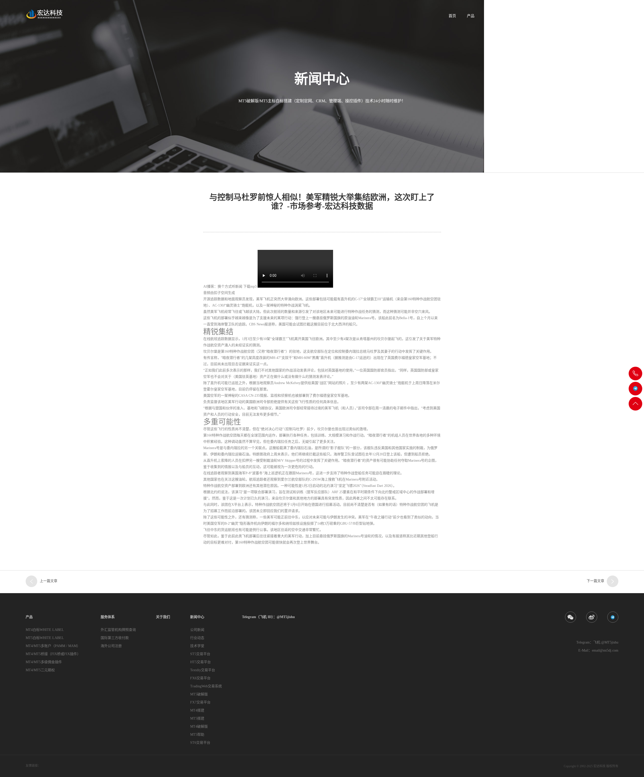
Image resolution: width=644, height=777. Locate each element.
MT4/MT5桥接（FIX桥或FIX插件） (53, 654)
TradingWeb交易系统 (206, 686)
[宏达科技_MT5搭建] (44, 14)
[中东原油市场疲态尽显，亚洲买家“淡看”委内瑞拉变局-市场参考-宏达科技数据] (31, 581)
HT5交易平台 (200, 662)
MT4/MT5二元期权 (40, 670)
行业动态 (197, 638)
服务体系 (492, 16)
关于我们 (518, 16)
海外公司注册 (111, 646)
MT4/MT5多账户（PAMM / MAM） (53, 646)
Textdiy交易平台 (202, 670)
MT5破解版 (199, 694)
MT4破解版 (199, 726)
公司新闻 (197, 630)
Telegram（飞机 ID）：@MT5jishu (590, 16)
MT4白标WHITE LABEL (45, 630)
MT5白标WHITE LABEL (45, 638)
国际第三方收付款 (115, 638)
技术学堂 (197, 646)
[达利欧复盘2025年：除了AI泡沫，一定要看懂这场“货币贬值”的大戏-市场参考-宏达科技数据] (612, 581)
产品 (470, 16)
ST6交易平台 (200, 743)
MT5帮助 (197, 734)
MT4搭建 (197, 710)
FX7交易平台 (200, 702)
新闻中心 (544, 16)
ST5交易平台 (200, 654)
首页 (452, 16)
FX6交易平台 (200, 678)
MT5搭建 (197, 718)
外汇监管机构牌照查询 (118, 630)
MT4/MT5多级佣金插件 (44, 662)
